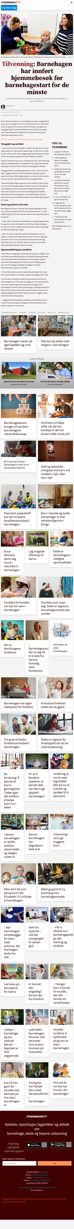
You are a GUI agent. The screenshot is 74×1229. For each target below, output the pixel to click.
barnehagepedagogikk (9, 312)
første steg (52, 312)
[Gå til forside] (11, 2)
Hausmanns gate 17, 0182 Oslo (40, 1180)
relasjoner (41, 312)
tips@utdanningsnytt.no (40, 1175)
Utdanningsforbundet (40, 1178)
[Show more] (61, 233)
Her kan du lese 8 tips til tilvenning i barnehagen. (25, 139)
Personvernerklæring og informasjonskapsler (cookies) (37, 1187)
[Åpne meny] (71, 2)
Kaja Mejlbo (44, 1172)
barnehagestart (63, 312)
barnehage (22, 312)
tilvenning (32, 312)
